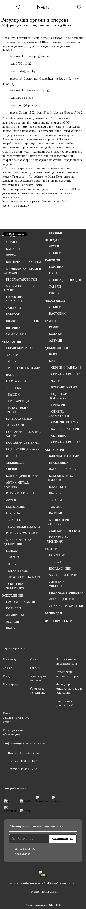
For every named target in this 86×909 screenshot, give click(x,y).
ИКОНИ (54, 293)
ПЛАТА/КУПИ (16, 381)
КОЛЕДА (12, 550)
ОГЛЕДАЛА (53, 240)
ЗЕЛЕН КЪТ (14, 388)
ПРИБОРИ (58, 405)
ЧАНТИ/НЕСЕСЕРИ (63, 469)
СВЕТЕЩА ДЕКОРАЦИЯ (15, 586)
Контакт (35, 659)
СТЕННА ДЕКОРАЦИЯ (65, 280)
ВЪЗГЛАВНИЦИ (60, 568)
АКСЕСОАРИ (54, 449)
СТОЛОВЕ (13, 242)
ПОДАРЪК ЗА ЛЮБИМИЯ (57, 539)
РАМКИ (50, 321)
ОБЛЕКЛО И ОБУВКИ (64, 530)
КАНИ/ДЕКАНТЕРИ (65, 429)
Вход (6, 676)
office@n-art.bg (29, 753)
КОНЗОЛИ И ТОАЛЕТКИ (23, 262)
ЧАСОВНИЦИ (55, 300)
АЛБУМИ (55, 340)
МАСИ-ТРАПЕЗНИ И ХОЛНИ (19, 288)
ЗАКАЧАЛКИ (15, 425)
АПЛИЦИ (12, 621)
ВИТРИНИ (13, 327)
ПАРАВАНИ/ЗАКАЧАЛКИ (13, 299)
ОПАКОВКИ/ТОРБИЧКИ (66, 606)
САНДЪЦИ (13, 307)
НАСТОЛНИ (57, 313)
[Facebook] (7, 777)
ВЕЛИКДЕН (53, 613)
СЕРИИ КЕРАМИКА (20, 348)
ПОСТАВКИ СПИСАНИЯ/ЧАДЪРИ (22, 434)
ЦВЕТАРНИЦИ (18, 401)
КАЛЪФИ (55, 513)
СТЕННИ (55, 253)
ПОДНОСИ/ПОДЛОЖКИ (23, 449)
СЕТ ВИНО (59, 435)
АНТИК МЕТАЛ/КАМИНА (16, 484)
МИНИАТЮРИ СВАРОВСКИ (58, 522)
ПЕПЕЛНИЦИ (15, 506)
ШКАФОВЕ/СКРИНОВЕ (22, 321)
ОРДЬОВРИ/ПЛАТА (64, 422)
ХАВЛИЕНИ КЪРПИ (63, 575)
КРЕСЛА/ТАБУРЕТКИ (21, 279)
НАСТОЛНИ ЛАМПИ (20, 601)
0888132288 (29, 769)
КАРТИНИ (52, 260)
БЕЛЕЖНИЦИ (59, 462)
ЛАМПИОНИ (15, 615)
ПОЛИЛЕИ (13, 608)
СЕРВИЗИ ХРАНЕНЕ (65, 374)
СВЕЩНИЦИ (15, 462)
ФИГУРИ (12, 354)
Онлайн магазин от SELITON (43, 905)
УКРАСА (14, 557)
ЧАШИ (56, 380)
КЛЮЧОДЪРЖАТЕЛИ (64, 456)
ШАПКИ (12, 628)
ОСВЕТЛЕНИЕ (12, 595)
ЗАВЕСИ (55, 562)
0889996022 (29, 761)
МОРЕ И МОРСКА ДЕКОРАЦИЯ (18, 542)
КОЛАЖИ (55, 334)
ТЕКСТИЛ (52, 549)
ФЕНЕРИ (12, 456)
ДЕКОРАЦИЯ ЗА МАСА (24, 577)
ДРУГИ (11, 500)
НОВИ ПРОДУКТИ (58, 620)
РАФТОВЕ (13, 314)
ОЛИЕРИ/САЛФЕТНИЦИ (59, 413)
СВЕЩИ (11, 469)
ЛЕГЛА (11, 255)
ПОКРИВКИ (57, 555)
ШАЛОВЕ (56, 493)
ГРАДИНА (13, 513)
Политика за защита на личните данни (16, 717)
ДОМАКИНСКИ (56, 348)
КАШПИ (14, 394)
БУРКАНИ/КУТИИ (64, 387)
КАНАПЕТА (14, 248)
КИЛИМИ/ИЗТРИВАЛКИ (66, 592)
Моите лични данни (44, 891)
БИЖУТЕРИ (57, 486)
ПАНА (53, 273)
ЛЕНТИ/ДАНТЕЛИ (62, 599)
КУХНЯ (54, 361)
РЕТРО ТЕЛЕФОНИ (20, 493)
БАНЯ (53, 354)
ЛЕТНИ (56, 506)
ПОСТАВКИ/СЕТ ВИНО (22, 442)
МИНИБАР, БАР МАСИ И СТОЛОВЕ (22, 270)
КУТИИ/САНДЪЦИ (19, 418)
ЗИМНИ (56, 500)
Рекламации (11, 659)
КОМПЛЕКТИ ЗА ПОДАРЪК (60, 478)
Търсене (35, 667)
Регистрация (11, 684)
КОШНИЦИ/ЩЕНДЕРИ (22, 476)
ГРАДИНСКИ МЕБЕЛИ (24, 526)
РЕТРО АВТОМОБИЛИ (24, 368)
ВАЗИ (10, 374)
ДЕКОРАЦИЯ (11, 341)
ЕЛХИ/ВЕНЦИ (18, 570)
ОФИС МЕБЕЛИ (17, 334)
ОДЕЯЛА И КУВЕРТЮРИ (56, 584)
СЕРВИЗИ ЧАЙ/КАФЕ (66, 367)
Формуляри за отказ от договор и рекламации (69, 688)
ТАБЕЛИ (55, 286)
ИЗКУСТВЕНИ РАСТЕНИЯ (17, 410)
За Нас (7, 667)
